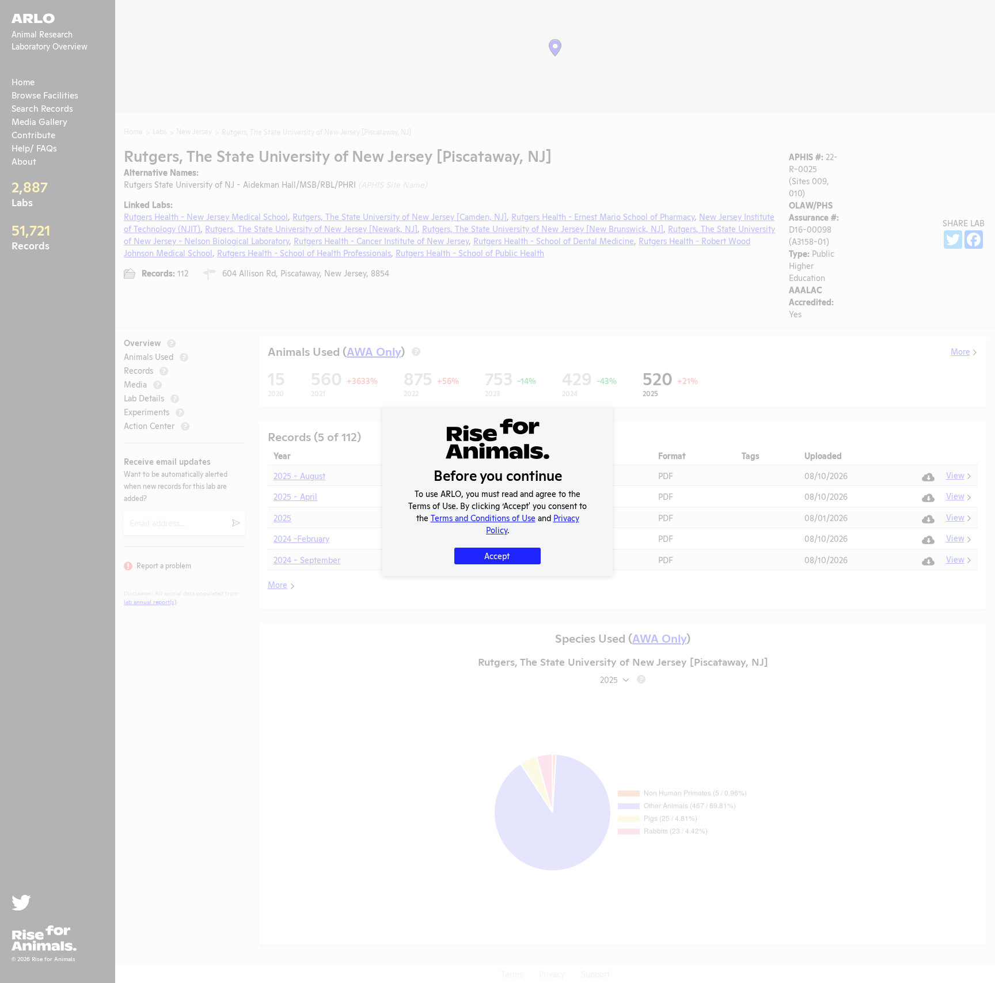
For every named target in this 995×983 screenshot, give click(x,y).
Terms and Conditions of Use (483, 517)
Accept (497, 555)
